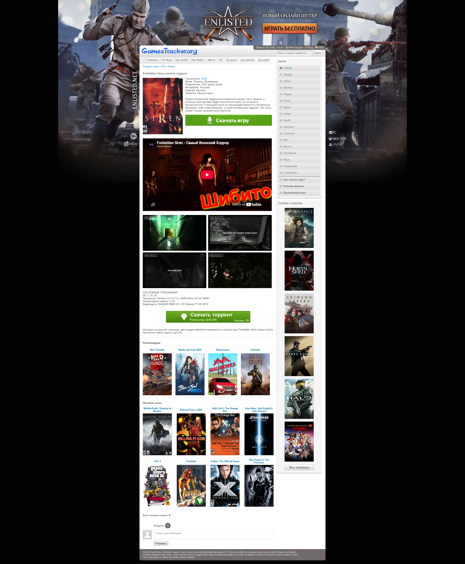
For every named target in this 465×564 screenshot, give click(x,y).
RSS (321, 47)
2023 (204, 78)
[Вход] (168, 525)
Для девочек (247, 60)
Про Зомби (182, 60)
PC (163, 66)
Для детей (263, 60)
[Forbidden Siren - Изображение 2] (240, 250)
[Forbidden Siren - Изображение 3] (175, 287)
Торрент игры (151, 66)
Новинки (153, 60)
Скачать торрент (219, 317)
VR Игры (167, 60)
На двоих (232, 60)
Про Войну (198, 60)
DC (221, 60)
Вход (310, 47)
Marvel (211, 60)
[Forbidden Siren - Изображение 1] (175, 250)
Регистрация (296, 47)
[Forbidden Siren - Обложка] (163, 133)
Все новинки (299, 467)
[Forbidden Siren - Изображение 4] (240, 287)
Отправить (161, 543)
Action (171, 66)
